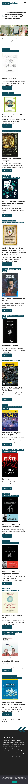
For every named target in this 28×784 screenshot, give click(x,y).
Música (5, 317)
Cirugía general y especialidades (12, 406)
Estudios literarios (8, 632)
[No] (26, 779)
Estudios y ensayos (14, 269)
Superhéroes (15, 360)
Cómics (5, 360)
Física (4, 271)
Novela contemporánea (9, 451)
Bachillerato (6, 175)
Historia (20, 222)
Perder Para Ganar (9, 78)
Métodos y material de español (12, 95)
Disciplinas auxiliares (9, 220)
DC (9, 360)
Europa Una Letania (10, 346)
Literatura (6, 131)
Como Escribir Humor (10, 661)
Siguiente (6, 721)
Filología (18, 632)
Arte (4, 315)
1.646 (18, 719)
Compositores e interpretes (15, 315)
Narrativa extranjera (17, 449)
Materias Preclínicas (9, 677)
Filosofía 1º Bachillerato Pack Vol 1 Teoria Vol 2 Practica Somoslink (13, 204)
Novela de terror (16, 131)
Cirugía (5, 404)
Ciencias (5, 269)
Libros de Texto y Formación (11, 177)
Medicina (5, 408)
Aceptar (14, 782)
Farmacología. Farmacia (9, 675)
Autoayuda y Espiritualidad (10, 51)
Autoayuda (6, 49)
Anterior (5, 719)
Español (5, 93)
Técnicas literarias (8, 634)
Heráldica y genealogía (9, 222)
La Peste (5, 479)
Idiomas (11, 93)
